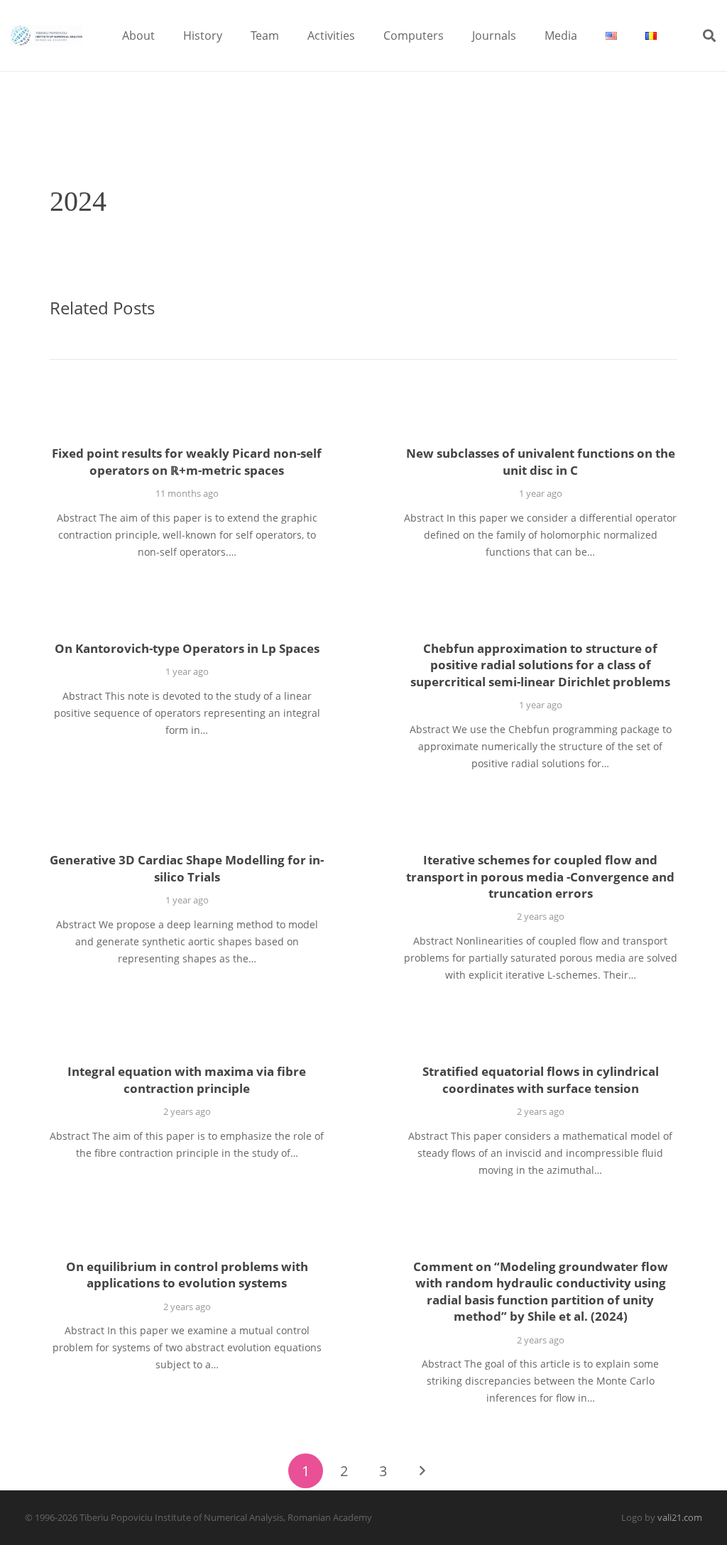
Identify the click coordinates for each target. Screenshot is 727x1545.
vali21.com (679, 1518)
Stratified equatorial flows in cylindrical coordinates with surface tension (540, 1079)
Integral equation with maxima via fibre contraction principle (186, 1079)
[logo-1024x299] (46, 35)
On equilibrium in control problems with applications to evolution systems (187, 1275)
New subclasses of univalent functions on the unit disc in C (540, 461)
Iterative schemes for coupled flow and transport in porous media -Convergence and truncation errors (540, 876)
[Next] (421, 1470)
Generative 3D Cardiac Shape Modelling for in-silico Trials (187, 868)
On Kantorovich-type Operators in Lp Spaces (187, 648)
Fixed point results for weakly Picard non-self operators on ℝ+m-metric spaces (187, 461)
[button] (165, 35)
